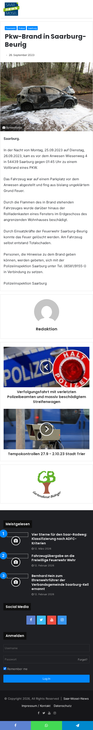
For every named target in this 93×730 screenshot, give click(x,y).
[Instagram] (62, 620)
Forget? (82, 659)
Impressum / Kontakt (36, 706)
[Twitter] (41, 620)
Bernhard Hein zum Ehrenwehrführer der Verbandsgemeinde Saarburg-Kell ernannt (60, 582)
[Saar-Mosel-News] (11, 9)
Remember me (17, 669)
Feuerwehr (11, 28)
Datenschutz (63, 706)
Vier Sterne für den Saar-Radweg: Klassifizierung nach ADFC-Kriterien (59, 538)
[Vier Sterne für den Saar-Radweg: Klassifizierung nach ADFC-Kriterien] (15, 540)
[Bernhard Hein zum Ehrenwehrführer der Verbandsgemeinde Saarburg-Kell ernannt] (15, 582)
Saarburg (32, 28)
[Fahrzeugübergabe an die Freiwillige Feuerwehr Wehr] (15, 562)
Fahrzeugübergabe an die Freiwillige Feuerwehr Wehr (54, 558)
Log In (46, 678)
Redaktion (46, 329)
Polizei (22, 28)
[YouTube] (51, 620)
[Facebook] (30, 620)
